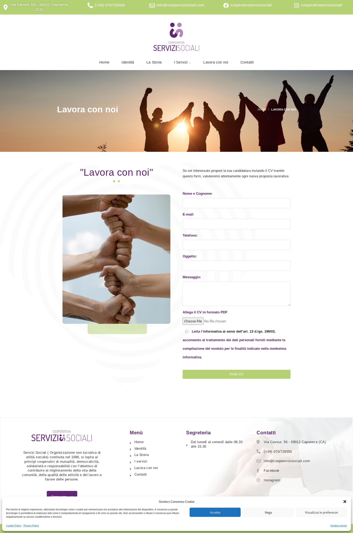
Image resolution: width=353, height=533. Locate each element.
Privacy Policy (31, 525)
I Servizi (181, 62)
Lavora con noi (215, 62)
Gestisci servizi (338, 525)
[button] (345, 501)
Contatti (247, 62)
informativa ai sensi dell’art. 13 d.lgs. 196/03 (239, 331)
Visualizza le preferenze (321, 512)
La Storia (154, 62)
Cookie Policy (13, 525)
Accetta (215, 512)
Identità (128, 62)
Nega (268, 512)
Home (104, 62)
